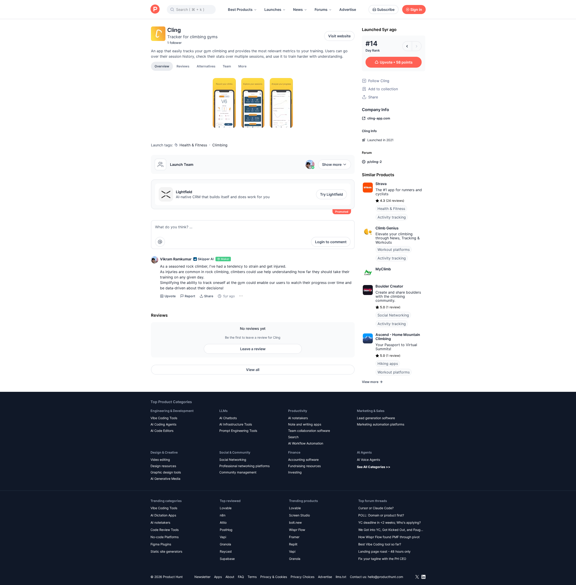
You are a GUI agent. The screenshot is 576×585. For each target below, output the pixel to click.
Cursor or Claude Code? (376, 508)
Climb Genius (387, 228)
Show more (332, 164)
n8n (222, 515)
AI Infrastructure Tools (235, 424)
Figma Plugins (161, 544)
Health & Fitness (193, 145)
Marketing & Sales (371, 411)
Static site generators (166, 551)
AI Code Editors (162, 431)
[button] (242, 66)
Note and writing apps (304, 424)
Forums (321, 9)
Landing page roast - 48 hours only (384, 551)
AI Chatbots (228, 418)
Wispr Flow (297, 530)
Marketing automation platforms (380, 424)
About (229, 577)
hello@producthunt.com (385, 577)
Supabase (227, 559)
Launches (272, 9)
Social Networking (393, 315)
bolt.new (295, 522)
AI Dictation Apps (163, 515)
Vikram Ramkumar (175, 259)
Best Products (240, 9)
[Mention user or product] (160, 242)
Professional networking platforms (244, 466)
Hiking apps (388, 363)
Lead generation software (376, 418)
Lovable (226, 508)
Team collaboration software (309, 431)
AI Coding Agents (163, 424)
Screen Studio (299, 515)
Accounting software (303, 459)
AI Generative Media (165, 478)
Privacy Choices (302, 577)
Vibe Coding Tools (164, 418)
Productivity (297, 411)
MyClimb (383, 269)
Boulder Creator (389, 286)
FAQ (241, 577)
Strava (381, 183)
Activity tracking (392, 217)
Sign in (416, 9)
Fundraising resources (304, 466)
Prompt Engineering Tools (238, 431)
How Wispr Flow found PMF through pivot (389, 537)
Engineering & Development (172, 411)
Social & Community (234, 452)
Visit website (339, 36)
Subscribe (385, 9)
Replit (293, 544)
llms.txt (341, 577)
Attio (223, 522)
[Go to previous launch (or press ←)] (407, 46)
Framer (294, 537)
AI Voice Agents (368, 459)
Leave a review (252, 349)
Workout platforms (394, 249)
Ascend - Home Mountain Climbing (397, 336)
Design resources (163, 466)
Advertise (347, 9)
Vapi (223, 537)
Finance (294, 452)
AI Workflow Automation (305, 443)
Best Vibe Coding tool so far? (379, 544)
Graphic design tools (166, 472)
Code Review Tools (165, 530)
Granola (225, 544)
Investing (295, 472)
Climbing (219, 145)
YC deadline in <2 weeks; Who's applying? (389, 522)
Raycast (226, 551)
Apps (218, 577)
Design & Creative (164, 452)
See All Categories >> (373, 467)
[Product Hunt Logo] (155, 9)
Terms (252, 577)
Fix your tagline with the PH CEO (382, 559)
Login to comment (331, 242)
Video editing (160, 459)
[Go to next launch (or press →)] (416, 46)
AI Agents (364, 452)
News (298, 9)
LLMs (223, 411)
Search (293, 437)
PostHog (226, 530)
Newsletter (202, 577)
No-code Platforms (165, 537)
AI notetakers (298, 418)
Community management (237, 472)
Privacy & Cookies (273, 577)
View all (252, 369)
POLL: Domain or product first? (381, 515)
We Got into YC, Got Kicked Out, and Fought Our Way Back (390, 530)
